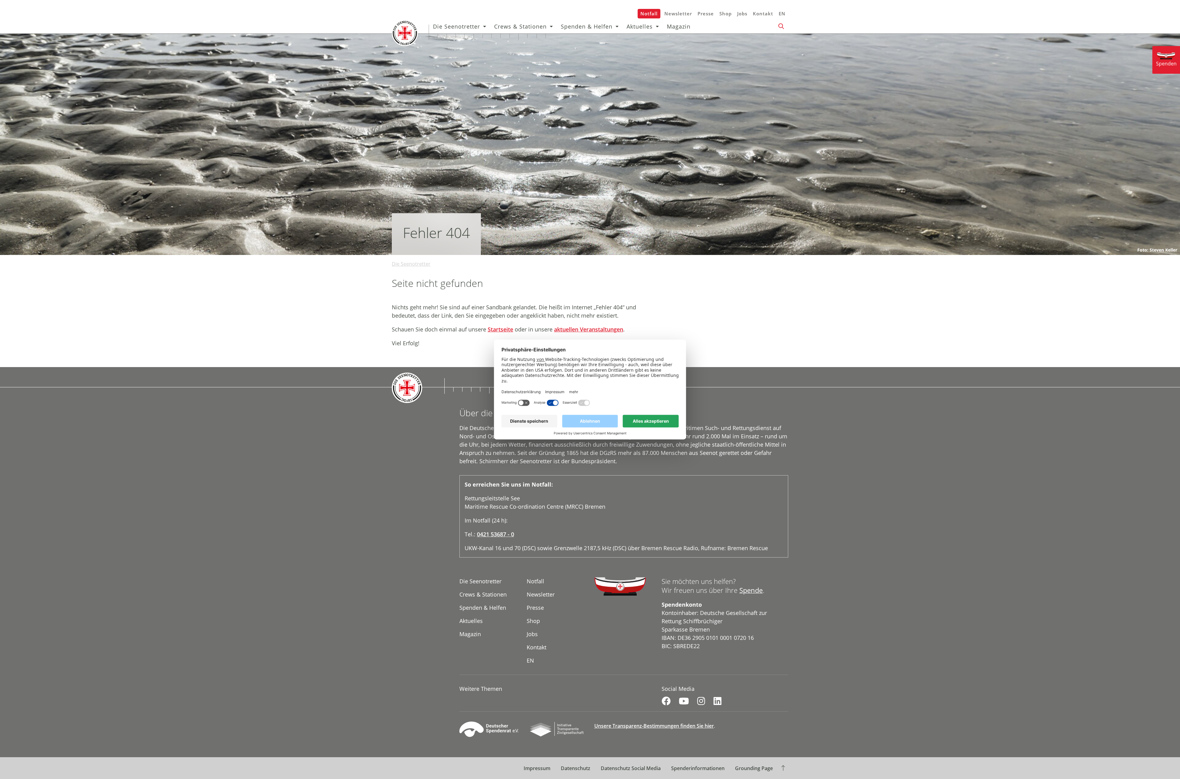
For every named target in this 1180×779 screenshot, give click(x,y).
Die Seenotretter (456, 26)
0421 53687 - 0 (495, 534)
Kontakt (763, 13)
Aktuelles (640, 26)
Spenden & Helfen (586, 26)
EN (782, 13)
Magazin (678, 26)
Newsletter (678, 13)
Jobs (742, 13)
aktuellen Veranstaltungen (588, 329)
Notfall (649, 13)
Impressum (537, 768)
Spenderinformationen (698, 768)
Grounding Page (754, 768)
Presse (706, 13)
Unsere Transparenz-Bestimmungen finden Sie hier (654, 725)
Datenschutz (575, 768)
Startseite (500, 329)
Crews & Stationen (520, 26)
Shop (725, 13)
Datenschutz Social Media (631, 768)
